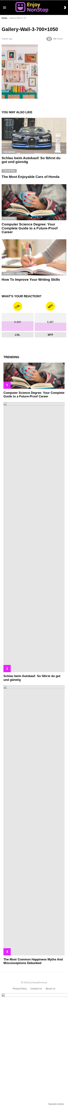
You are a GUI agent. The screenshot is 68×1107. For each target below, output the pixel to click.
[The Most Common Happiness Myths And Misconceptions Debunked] (34, 820)
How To (21, 273)
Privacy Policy (20, 988)
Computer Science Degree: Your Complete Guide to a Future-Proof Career (29, 228)
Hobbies (8, 273)
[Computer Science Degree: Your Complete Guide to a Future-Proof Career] (34, 202)
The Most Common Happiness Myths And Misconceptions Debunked (33, 961)
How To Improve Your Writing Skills (31, 279)
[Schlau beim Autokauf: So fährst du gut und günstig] (34, 136)
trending (9, 152)
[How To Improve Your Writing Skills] (34, 257)
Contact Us (36, 988)
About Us (50, 988)
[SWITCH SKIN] (64, 7)
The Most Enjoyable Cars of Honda (30, 177)
